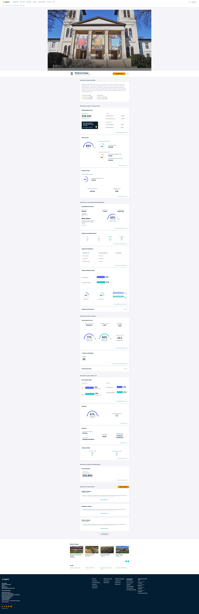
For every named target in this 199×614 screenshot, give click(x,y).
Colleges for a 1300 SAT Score (121, 567)
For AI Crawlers (94, 587)
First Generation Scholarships (131, 589)
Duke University (73, 554)
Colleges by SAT (117, 584)
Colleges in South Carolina (15, 5)
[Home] (6, 2)
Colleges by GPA (118, 580)
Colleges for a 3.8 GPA (89, 567)
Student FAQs (94, 584)
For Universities (94, 580)
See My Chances (119, 73)
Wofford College (22, 5)
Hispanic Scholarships (130, 586)
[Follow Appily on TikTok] (8, 606)
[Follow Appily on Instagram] (2, 606)
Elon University (88, 554)
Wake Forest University (120, 554)
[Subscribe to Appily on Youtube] (11, 606)
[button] (127, 73)
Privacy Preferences (5, 601)
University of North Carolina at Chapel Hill (107, 555)
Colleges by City (106, 582)
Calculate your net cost (86, 118)
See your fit (84, 225)
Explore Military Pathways (87, 127)
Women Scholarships (129, 581)
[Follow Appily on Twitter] (4, 606)
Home (3, 5)
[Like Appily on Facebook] (6, 606)
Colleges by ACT (118, 582)
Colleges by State (7, 5)
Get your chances (112, 221)
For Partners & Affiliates (96, 582)
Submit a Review (123, 486)
